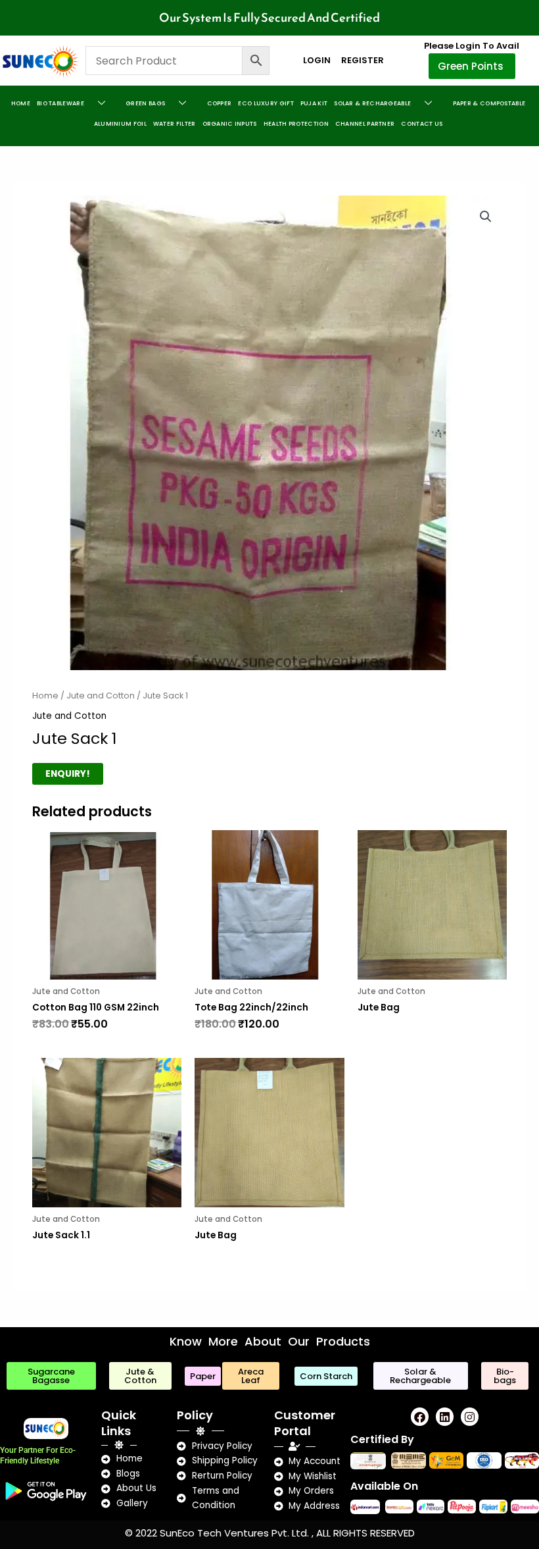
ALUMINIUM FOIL (120, 124)
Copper (219, 103)
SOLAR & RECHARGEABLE (372, 103)
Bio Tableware (60, 103)
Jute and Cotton (100, 695)
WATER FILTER (174, 124)
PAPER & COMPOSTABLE (489, 103)
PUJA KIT (313, 103)
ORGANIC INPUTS (229, 124)
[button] (486, 216)
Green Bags (145, 103)
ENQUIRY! (67, 774)
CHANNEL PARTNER (365, 124)
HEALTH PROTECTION (296, 124)
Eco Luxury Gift (266, 103)
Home (20, 103)
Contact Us (421, 124)
